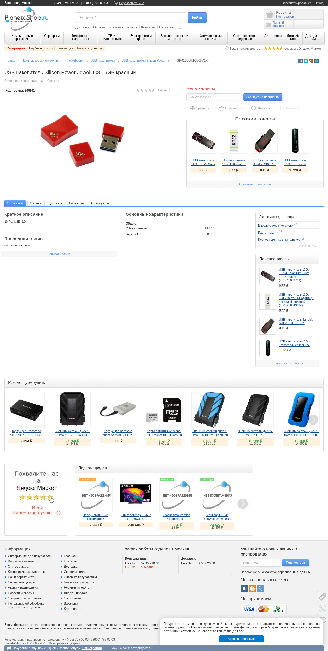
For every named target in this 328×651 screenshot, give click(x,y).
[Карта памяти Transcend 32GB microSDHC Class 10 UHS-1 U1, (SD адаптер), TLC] (164, 410)
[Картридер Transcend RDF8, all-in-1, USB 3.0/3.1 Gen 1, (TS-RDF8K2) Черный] (26, 410)
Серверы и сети (52, 37)
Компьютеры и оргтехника (22, 37)
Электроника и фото (141, 37)
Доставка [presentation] (56, 203)
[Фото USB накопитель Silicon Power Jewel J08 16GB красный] (87, 140)
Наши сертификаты (22, 577)
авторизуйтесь (141, 648)
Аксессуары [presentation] (99, 203)
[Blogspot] (252, 588)
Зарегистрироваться (296, 3)
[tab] (15, 203)
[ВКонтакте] (244, 588)
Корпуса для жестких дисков (281, 239)
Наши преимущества (245, 48)
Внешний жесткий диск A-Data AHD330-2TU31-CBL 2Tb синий (301, 435)
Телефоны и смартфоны (80, 37)
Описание (11, 80)
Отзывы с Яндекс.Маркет (302, 48)
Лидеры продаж (75, 593)
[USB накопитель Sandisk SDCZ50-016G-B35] (265, 141)
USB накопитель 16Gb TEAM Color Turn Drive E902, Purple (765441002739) (294, 275)
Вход (320, 3)
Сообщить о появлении (262, 97)
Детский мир (293, 37)
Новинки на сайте (76, 587)
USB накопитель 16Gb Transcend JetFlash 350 (295, 164)
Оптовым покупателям (80, 577)
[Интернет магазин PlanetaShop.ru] (28, 19)
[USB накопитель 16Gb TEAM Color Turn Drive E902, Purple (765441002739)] (203, 141)
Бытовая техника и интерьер (174, 37)
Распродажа (16, 48)
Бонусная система (123, 27)
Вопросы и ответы (21, 561)
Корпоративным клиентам (26, 572)
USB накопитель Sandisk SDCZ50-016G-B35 (264, 164)
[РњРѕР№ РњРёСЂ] (316, 61)
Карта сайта (72, 609)
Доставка (82, 27)
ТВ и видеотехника (112, 37)
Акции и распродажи (23, 587)
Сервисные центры (21, 582)
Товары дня (64, 48)
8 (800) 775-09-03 (96, 3)
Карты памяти (270, 232)
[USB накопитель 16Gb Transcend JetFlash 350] (295, 141)
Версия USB (135, 234)
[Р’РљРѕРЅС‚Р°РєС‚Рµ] (300, 61)
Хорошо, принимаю (241, 639)
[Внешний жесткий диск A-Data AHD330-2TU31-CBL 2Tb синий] (301, 410)
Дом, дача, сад (313, 37)
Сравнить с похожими (255, 184)
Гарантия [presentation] (76, 203)
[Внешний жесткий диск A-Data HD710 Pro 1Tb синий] (209, 410)
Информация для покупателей (30, 556)
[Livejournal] (260, 588)
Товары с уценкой (89, 48)
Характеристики (31, 80)
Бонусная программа (79, 582)
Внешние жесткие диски (277, 225)
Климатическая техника (210, 37)
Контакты (148, 27)
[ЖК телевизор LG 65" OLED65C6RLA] (136, 495)
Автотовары (273, 36)
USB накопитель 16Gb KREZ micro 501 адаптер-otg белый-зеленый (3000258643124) (296, 300)
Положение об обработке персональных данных (26, 605)
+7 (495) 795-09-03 (65, 3)
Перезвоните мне (131, 3)
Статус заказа (18, 566)
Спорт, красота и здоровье (245, 37)
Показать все (307, 246)
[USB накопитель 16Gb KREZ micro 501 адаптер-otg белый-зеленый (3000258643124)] (234, 141)
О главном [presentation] (15, 203)
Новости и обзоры (21, 593)
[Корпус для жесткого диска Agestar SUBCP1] (118, 410)
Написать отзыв (58, 254)
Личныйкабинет (278, 24)
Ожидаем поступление (24, 598)
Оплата (99, 27)
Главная (10, 60)
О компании (72, 598)
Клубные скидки (41, 48)
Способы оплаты (76, 572)
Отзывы (53, 80)
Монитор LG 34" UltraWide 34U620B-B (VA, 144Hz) (217, 519)
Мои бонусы (120, 648)
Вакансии (166, 27)
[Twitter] (306, 61)
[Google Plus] (311, 61)
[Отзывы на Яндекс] (36, 495)
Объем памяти (136, 228)
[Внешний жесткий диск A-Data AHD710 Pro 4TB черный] (72, 410)
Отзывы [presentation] (36, 203)
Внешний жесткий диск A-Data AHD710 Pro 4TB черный (72, 435)
